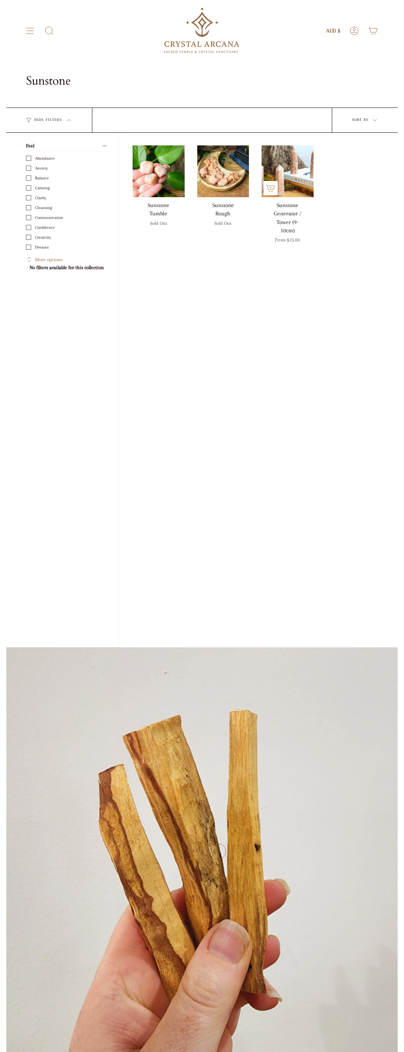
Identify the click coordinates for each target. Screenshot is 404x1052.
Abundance (45, 158)
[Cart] (373, 31)
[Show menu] (30, 31)
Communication (49, 217)
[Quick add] (271, 188)
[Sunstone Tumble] (159, 171)
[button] (49, 31)
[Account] (354, 31)
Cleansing (43, 207)
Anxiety (41, 168)
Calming (42, 187)
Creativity (43, 237)
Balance (42, 178)
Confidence (45, 227)
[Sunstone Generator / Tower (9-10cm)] (288, 171)
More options (48, 259)
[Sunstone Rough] (223, 171)
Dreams (42, 247)
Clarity (40, 197)
